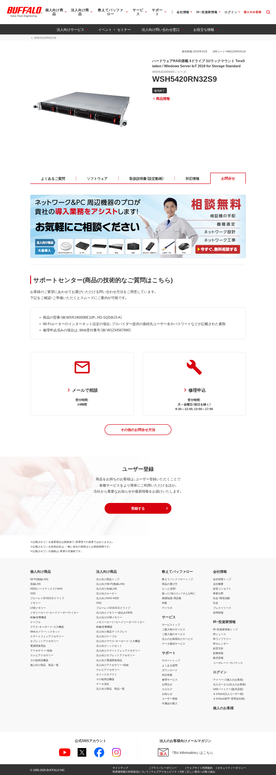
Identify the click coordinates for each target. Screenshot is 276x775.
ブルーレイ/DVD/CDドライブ (47, 598)
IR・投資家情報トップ (225, 629)
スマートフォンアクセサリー (47, 636)
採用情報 (218, 612)
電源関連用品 (38, 646)
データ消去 (102, 684)
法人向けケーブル (106, 636)
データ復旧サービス (173, 643)
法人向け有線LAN (106, 588)
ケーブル (35, 622)
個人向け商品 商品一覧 (44, 665)
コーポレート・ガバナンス (228, 663)
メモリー (35, 603)
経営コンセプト (222, 588)
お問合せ (167, 684)
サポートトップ (171, 660)
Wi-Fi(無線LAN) (39, 579)
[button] (138, 429)
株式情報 (218, 658)
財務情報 (218, 653)
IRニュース (219, 634)
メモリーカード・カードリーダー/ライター (54, 612)
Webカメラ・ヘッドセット (45, 631)
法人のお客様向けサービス (177, 639)
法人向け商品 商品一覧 (110, 688)
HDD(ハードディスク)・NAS (46, 588)
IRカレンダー (221, 643)
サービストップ (171, 624)
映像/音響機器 (38, 617)
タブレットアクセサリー (44, 641)
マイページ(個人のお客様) (228, 679)
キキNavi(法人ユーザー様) (228, 694)
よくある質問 (169, 665)
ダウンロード (169, 670)
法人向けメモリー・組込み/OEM (114, 612)
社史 (215, 603)
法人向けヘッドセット (109, 646)
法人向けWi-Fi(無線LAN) (110, 584)
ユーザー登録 (169, 698)
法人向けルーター (106, 593)
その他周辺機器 (39, 660)
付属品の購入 (169, 703)
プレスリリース (222, 608)
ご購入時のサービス (173, 629)
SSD (33, 593)
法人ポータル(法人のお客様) (229, 684)
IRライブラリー (222, 639)
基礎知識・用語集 (171, 598)
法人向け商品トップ (107, 579)
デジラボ (167, 608)
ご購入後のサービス (173, 634)
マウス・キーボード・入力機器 (47, 627)
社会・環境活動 (221, 598)
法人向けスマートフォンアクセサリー (118, 650)
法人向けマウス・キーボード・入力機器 (118, 641)
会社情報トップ (222, 579)
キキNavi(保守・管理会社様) (229, 698)
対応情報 (167, 675)
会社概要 (218, 584)
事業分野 (218, 593)
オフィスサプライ (106, 674)
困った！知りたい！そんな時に (179, 593)
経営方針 (218, 648)
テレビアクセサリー (41, 655)
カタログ (167, 689)
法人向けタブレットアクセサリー (115, 655)
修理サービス (169, 679)
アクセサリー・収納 (41, 650)
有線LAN (35, 584)
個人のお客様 (223, 707)
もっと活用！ (169, 588)
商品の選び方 (169, 584)
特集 (164, 603)
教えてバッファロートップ (177, 579)
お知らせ (167, 694)
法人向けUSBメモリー (109, 617)
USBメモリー (38, 608)
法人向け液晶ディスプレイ (111, 631)
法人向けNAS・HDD (107, 598)
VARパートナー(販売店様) (228, 689)
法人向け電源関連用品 (109, 660)
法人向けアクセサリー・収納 (112, 665)
